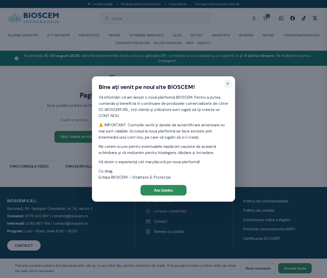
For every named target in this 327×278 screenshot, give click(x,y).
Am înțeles (163, 190)
